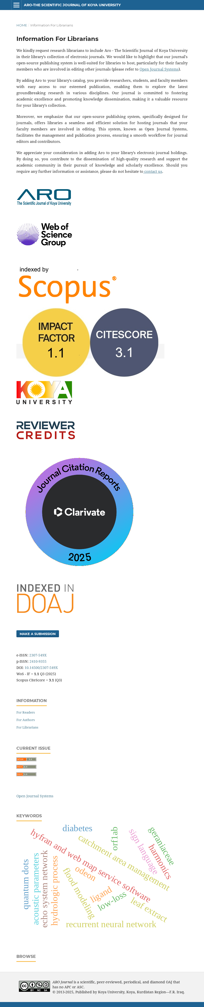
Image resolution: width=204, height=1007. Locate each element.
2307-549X (38, 655)
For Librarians (27, 727)
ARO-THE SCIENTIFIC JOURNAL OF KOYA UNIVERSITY (72, 5)
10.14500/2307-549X (41, 667)
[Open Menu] (16, 5)
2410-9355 (38, 661)
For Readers (25, 712)
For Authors (25, 720)
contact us (152, 171)
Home (21, 25)
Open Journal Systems (159, 69)
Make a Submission (38, 634)
